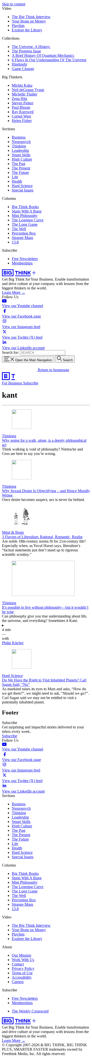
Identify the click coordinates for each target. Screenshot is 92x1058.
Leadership (20, 150)
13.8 (15, 242)
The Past (18, 164)
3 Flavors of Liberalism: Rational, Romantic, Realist (42, 537)
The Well (19, 229)
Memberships (22, 263)
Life (15, 177)
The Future (20, 172)
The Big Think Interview (31, 17)
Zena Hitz (19, 98)
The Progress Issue (26, 51)
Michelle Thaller (24, 94)
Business (19, 137)
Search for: (10, 352)
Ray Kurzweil (23, 112)
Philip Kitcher (13, 643)
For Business (12, 383)
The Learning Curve (27, 220)
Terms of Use (22, 973)
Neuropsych (21, 142)
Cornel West (21, 116)
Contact (18, 964)
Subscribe (30, 383)
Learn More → (13, 292)
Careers (18, 982)
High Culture (22, 159)
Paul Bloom (21, 107)
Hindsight (19, 64)
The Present (21, 168)
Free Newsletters (25, 259)
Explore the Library (27, 30)
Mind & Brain (13, 532)
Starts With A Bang (26, 211)
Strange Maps (22, 238)
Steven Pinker (22, 103)
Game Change (23, 69)
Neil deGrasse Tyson (28, 90)
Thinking (19, 146)
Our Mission (21, 955)
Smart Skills (21, 155)
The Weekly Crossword (30, 1011)
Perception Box (24, 233)
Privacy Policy (23, 968)
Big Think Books (25, 207)
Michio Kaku (22, 85)
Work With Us (23, 960)
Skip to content (13, 4)
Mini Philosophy (25, 216)
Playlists (18, 26)
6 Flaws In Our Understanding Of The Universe (49, 60)
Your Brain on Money (29, 21)
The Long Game (25, 224)
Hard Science (22, 186)
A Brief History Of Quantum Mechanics (43, 55)
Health (17, 181)
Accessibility (22, 977)
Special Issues (22, 190)
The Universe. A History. (31, 47)
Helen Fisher (22, 121)
